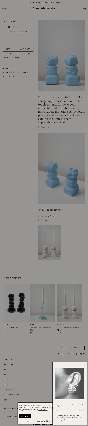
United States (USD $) (74, 354)
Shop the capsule (54, 2)
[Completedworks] (44, 8)
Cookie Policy (43, 410)
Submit (81, 410)
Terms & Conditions (43, 421)
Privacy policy (26, 421)
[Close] (84, 365)
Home (5, 21)
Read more (45, 127)
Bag (84, 8)
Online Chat (78, 348)
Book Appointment (63, 348)
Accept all (25, 416)
